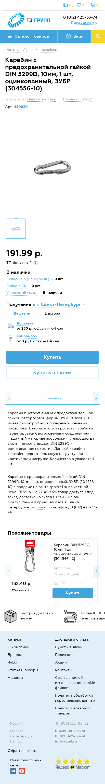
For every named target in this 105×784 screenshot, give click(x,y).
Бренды (15, 655)
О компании (19, 647)
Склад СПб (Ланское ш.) (27, 279)
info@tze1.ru (66, 741)
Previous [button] (9, 398)
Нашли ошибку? (77, 99)
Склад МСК (16, 286)
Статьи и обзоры (23, 670)
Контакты (63, 670)
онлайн (36, 507)
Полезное (63, 655)
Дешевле (22, 313)
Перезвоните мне (84, 22)
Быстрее (52, 313)
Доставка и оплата (71, 639)
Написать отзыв (41, 99)
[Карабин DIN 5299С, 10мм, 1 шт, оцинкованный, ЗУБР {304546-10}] (30, 555)
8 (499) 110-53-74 (70, 731)
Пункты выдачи (69, 647)
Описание (53, 398)
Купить (52, 357)
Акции (61, 662)
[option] (52, 167)
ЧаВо (12, 662)
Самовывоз (27, 336)
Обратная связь (22, 751)
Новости (15, 677)
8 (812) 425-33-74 (80, 17)
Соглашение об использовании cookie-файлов (76, 682)
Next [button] (96, 398)
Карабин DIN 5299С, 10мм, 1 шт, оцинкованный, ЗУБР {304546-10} (73, 552)
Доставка (25, 323)
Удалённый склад (21, 293)
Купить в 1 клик (52, 372)
